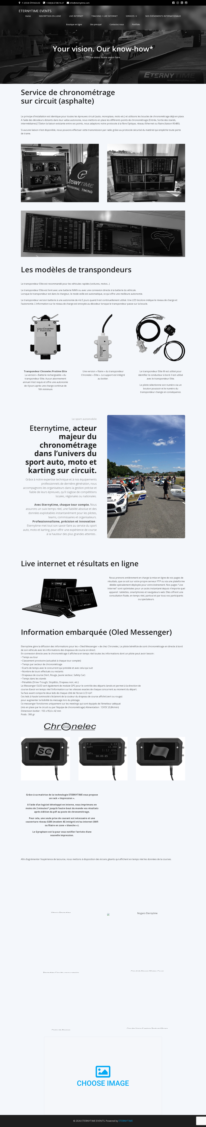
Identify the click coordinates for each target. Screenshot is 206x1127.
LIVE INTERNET (76, 16)
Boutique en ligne (74, 24)
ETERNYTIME (126, 1120)
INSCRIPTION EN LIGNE (50, 16)
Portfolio (136, 24)
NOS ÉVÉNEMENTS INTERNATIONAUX (163, 16)
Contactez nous (117, 24)
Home (28, 16)
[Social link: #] (173, 3)
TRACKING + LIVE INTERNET (104, 16)
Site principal (95, 24)
